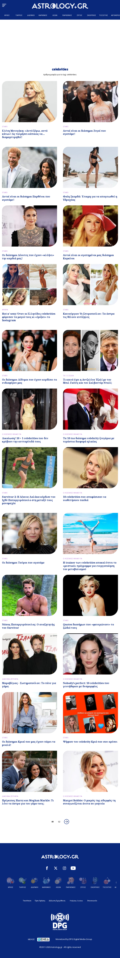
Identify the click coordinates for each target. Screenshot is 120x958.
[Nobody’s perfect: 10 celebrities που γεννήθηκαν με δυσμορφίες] (90, 654)
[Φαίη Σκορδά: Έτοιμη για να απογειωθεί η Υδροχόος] (90, 167)
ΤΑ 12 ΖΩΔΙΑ (68, 375)
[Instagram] (64, 868)
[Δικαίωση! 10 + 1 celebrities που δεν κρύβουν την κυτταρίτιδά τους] (29, 409)
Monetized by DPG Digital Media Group (74, 939)
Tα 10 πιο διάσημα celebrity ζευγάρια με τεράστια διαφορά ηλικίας (88, 440)
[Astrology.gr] (60, 6)
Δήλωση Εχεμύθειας (57, 901)
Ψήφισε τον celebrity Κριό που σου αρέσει (90, 741)
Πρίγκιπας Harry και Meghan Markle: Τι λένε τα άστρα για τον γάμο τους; (28, 802)
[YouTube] (73, 868)
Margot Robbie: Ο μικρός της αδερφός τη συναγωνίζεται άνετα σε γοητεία (89, 802)
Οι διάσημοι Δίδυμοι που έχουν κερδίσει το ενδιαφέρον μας (29, 381)
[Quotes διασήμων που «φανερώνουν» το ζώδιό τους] (90, 595)
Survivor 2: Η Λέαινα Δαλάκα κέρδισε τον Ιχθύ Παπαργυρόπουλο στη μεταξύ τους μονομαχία (28, 500)
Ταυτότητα (27, 901)
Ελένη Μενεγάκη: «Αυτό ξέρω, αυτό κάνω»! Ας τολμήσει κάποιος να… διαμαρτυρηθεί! (25, 134)
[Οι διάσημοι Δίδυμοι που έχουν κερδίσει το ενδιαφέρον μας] (29, 350)
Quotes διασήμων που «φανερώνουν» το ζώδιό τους (88, 626)
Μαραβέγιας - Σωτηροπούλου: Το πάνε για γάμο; (29, 684)
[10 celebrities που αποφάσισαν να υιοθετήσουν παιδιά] (90, 467)
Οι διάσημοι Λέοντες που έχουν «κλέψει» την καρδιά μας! (28, 256)
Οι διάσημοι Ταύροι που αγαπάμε (23, 562)
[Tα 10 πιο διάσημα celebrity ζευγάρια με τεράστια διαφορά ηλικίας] (90, 409)
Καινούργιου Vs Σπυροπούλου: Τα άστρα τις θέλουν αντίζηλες (89, 315)
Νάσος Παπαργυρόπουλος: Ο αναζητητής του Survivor (28, 626)
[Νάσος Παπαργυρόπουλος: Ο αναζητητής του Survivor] (29, 595)
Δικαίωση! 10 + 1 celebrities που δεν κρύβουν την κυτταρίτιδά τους (25, 440)
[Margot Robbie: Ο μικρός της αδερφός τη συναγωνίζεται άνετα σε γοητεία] (90, 771)
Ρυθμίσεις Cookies (76, 901)
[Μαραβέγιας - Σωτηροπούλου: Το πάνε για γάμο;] (29, 654)
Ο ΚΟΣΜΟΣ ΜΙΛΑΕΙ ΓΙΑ (11, 434)
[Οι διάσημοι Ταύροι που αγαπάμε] (29, 533)
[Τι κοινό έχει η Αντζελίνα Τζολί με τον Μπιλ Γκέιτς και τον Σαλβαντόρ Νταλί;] (90, 350)
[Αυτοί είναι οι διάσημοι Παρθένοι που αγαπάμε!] (29, 167)
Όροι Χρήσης (40, 901)
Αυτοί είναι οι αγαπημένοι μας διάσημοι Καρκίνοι (88, 256)
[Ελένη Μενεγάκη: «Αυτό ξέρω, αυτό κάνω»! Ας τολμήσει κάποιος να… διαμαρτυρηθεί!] (29, 101)
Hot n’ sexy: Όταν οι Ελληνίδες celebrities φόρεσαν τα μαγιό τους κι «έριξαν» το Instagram (28, 317)
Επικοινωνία (92, 901)
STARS (5, 126)
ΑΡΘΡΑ (5, 309)
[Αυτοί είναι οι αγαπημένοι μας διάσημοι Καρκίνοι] (90, 226)
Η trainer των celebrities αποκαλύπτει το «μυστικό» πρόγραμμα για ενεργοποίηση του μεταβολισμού (89, 566)
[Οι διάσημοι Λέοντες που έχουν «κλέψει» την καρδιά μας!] (29, 226)
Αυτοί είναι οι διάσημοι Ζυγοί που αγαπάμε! (84, 132)
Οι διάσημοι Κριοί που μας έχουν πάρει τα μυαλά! (28, 743)
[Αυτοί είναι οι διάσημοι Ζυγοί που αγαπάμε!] (90, 101)
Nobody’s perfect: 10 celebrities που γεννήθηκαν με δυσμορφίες (86, 684)
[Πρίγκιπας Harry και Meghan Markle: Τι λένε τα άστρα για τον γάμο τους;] (29, 771)
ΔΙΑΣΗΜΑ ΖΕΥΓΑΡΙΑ (10, 679)
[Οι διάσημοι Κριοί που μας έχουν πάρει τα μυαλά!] (29, 712)
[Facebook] (47, 868)
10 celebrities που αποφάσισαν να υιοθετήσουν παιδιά (84, 498)
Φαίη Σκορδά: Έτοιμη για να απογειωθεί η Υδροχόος (90, 198)
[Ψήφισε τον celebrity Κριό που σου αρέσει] (90, 712)
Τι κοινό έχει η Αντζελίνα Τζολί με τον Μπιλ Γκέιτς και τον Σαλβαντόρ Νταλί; (87, 381)
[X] (55, 868)
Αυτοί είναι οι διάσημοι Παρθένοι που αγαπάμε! (26, 198)
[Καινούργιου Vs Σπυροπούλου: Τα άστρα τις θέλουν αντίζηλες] (90, 284)
